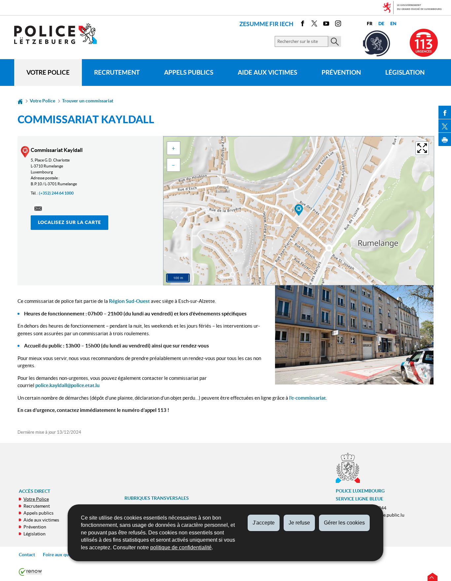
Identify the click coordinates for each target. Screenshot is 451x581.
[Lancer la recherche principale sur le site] (334, 41)
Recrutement (117, 72)
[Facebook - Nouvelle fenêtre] (302, 24)
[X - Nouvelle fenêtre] (314, 24)
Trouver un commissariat (87, 100)
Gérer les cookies (344, 523)
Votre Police (48, 72)
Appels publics (188, 72)
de (381, 23)
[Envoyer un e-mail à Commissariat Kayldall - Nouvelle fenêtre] (38, 208)
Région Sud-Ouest (129, 301)
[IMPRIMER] (444, 139)
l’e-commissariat (307, 398)
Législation (405, 72)
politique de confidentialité (181, 547)
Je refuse (299, 523)
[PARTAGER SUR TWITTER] (444, 125)
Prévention (341, 72)
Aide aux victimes (267, 72)
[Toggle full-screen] (422, 148)
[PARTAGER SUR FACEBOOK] (444, 112)
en (393, 23)
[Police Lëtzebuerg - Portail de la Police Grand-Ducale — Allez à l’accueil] (59, 33)
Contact (27, 554)
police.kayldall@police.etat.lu (67, 385)
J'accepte (264, 523)
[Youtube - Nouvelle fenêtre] (326, 24)
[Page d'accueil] (20, 100)
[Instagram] (338, 24)
